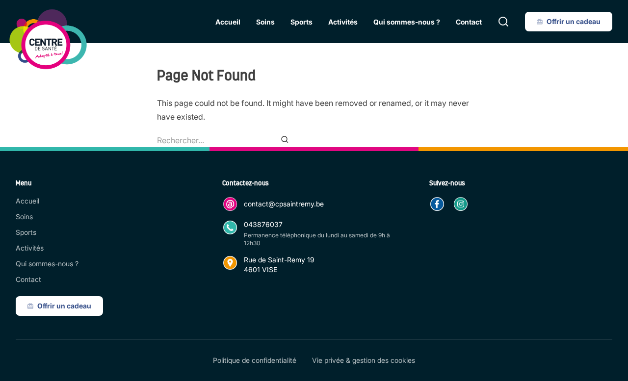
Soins (265, 22)
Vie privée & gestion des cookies (363, 360)
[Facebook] (437, 204)
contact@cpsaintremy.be (284, 204)
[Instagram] (461, 204)
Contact (469, 22)
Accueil (227, 22)
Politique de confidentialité (254, 360)
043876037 (263, 224)
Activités (343, 22)
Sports (301, 22)
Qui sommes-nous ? (406, 22)
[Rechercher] (503, 21)
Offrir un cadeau (574, 21)
